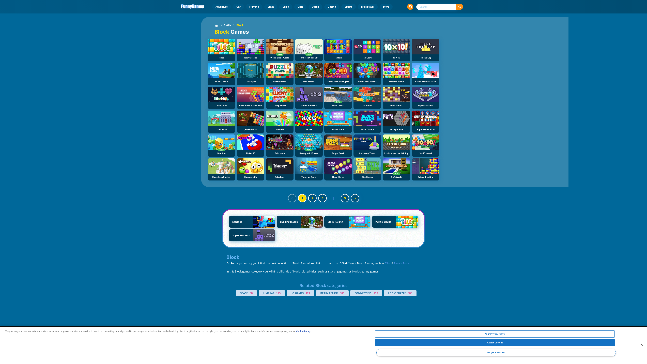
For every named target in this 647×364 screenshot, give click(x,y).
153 (376, 293)
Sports (348, 6)
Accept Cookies (495, 342)
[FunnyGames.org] (216, 25)
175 (278, 293)
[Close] (641, 344)
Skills (286, 6)
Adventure (221, 6)
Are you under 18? (496, 352)
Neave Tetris (402, 263)
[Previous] (292, 198)
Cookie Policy (303, 331)
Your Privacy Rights (495, 333)
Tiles (388, 263)
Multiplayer (367, 6)
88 (251, 293)
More (386, 6)
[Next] (355, 198)
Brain (271, 6)
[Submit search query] (459, 7)
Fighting (254, 6)
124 (308, 293)
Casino (332, 6)
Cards (315, 6)
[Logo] (192, 6)
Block (240, 25)
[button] (410, 7)
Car (238, 6)
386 (342, 293)
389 (410, 293)
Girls (300, 6)
